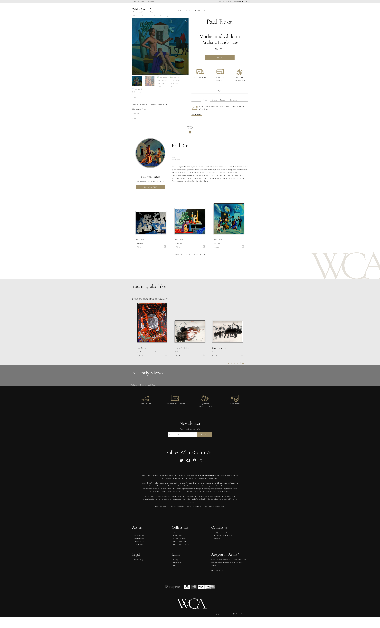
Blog (174, 565)
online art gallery (167, 475)
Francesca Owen (139, 535)
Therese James (139, 541)
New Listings (177, 535)
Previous (240, 363)
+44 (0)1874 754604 (147, 1)
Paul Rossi (219, 22)
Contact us (216, 538)
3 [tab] (235, 363)
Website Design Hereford (241, 614)
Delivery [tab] (205, 100)
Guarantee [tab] (233, 100)
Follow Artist (150, 187)
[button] (186, 20)
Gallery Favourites (179, 538)
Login (218, 614)
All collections (177, 533)
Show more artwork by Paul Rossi (190, 254)
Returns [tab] (214, 100)
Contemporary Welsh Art (181, 544)
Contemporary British (180, 541)
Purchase (220, 58)
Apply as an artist (217, 570)
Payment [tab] (223, 100)
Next (243, 363)
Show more (197, 114)
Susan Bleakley (139, 538)
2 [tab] (232, 363)
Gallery (175, 560)
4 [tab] (237, 363)
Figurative (163, 298)
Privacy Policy (138, 560)
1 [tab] (229, 363)
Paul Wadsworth (139, 544)
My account (177, 562)
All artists (137, 533)
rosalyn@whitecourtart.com (222, 535)
